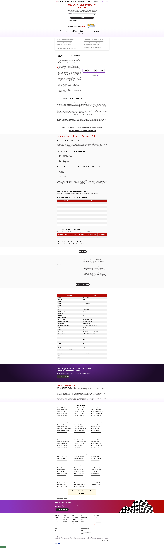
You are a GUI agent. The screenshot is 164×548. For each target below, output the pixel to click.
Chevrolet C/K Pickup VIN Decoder (62, 422)
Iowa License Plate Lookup (61, 482)
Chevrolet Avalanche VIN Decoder (62, 409)
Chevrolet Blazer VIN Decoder (62, 415)
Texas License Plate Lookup (95, 471)
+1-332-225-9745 (98, 522)
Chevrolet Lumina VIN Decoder (79, 430)
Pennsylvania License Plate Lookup (96, 462)
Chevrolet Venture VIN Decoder (96, 447)
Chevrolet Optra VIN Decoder (78, 447)
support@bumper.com (99, 524)
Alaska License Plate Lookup (61, 458)
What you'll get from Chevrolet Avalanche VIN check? (65, 39)
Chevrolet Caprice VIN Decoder (62, 426)
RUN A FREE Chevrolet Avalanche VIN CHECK (82, 131)
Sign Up (106, 1)
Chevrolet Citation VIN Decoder (62, 437)
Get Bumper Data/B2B (84, 517)
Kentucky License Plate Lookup (62, 486)
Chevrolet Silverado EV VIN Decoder (96, 417)
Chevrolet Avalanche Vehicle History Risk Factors (64, 41)
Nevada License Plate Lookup (78, 475)
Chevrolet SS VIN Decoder (95, 428)
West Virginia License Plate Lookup (96, 480)
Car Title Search (74, 523)
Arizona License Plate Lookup (62, 460)
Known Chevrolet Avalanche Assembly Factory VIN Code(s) (93, 42)
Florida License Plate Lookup (61, 471)
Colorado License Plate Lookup (62, 465)
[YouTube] (100, 518)
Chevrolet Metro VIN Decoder (78, 439)
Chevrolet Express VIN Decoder (79, 415)
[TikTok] (98, 518)
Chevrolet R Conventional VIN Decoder (97, 411)
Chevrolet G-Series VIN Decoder (79, 417)
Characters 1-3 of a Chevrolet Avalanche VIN (64, 42)
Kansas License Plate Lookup (61, 484)
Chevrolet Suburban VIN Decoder (96, 432)
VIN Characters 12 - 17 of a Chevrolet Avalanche (91, 44)
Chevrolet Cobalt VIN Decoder (62, 443)
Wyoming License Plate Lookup (95, 484)
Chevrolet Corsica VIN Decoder (62, 447)
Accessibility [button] (56, 543)
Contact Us (82, 521)
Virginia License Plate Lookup (95, 477)
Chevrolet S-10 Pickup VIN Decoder (96, 413)
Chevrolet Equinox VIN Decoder (79, 413)
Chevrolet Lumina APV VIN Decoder (79, 432)
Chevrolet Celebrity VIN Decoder (62, 434)
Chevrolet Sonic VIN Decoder (95, 424)
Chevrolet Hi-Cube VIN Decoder (79, 424)
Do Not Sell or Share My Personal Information (86, 533)
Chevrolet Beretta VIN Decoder (62, 413)
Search (82, 18)
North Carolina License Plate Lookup (80, 484)
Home (58, 498)
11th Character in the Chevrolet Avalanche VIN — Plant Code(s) (94, 41)
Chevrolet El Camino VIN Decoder (79, 411)
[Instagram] (95, 518)
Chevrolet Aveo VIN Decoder (61, 411)
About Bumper (57, 517)
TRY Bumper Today (62, 509)
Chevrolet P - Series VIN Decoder (96, 409)
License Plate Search (75, 517)
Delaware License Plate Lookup (62, 469)
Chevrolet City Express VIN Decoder (63, 439)
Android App (56, 521)
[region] (82, 212)
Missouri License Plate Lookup (78, 469)
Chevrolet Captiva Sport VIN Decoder (63, 430)
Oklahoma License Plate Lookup (96, 458)
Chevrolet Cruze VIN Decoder (78, 409)
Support (82, 519)
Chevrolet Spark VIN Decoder (95, 426)
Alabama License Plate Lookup (62, 456)
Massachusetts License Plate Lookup (79, 462)
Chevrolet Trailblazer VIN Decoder (96, 437)
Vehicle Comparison (66, 517)
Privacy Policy (107, 540)
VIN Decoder (61, 498)
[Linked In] (97, 520)
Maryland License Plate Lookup (79, 460)
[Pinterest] (98, 520)
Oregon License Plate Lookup (95, 460)
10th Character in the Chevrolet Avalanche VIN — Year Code (93, 39)
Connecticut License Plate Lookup (62, 467)
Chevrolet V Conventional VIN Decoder (97, 445)
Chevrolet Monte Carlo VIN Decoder (79, 443)
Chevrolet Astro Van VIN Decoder (62, 407)
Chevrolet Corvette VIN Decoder (79, 407)
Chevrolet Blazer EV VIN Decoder (62, 417)
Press (55, 530)
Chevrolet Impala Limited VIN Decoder (80, 428)
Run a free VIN (63, 376)
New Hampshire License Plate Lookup (80, 477)
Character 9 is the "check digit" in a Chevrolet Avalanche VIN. (66, 48)
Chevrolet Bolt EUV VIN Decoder (62, 419)
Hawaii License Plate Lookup (61, 475)
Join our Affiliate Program (85, 528)
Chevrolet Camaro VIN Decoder (62, 424)
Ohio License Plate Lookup (95, 456)
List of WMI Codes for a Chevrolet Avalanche (64, 44)
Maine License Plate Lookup (78, 458)
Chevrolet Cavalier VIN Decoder (62, 432)
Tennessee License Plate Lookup (96, 469)
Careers (56, 528)
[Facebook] (97, 518)
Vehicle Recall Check (75, 519)
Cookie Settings (3, 547)
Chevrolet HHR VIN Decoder (78, 422)
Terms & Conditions (101, 540)
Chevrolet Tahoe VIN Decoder (95, 434)
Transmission (61, 172)
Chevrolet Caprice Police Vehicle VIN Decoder (64, 428)
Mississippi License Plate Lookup (79, 467)
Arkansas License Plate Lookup (62, 462)
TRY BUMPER (82, 251)
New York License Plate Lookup (79, 482)
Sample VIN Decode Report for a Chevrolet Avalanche (92, 47)
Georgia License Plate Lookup (62, 473)
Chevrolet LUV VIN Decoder (78, 434)
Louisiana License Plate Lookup (79, 456)
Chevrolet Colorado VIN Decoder (62, 445)
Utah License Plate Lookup (95, 473)
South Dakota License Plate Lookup (96, 467)
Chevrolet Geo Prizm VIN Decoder (79, 419)
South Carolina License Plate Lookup (96, 465)
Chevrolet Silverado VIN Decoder (96, 415)
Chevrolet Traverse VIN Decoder (96, 439)
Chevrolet (65, 498)
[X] (95, 520)
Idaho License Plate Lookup (61, 477)
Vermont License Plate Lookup (95, 475)
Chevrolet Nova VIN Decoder (78, 445)
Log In (102, 1)
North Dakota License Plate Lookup (79, 486)
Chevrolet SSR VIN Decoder (95, 430)
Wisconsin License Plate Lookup (96, 482)
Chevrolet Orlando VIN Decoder (95, 407)
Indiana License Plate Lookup (61, 480)
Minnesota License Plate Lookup (79, 465)
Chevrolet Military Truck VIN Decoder (80, 441)
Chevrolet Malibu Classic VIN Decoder (80, 437)
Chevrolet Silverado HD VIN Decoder (96, 419)
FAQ (81, 523)
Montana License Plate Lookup (79, 471)
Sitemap (82, 530)
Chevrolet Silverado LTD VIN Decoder (96, 422)
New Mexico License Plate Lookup (79, 480)
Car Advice (56, 523)
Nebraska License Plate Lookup (79, 473)
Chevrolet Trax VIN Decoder (95, 441)
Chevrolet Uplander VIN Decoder (96, 443)
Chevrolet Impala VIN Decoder (78, 426)
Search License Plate (82, 284)
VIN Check (64, 523)
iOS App (56, 519)
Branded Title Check (75, 521)
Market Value (65, 519)
